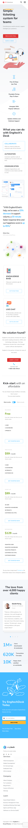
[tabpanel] (14, 617)
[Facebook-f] (6, 754)
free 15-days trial (10, 36)
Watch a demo (9, 41)
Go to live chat (14, 321)
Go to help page (14, 291)
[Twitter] (3, 754)
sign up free (14, 722)
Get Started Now (14, 481)
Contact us (20, 570)
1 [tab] (10, 636)
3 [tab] (15, 636)
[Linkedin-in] (8, 754)
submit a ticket (14, 360)
